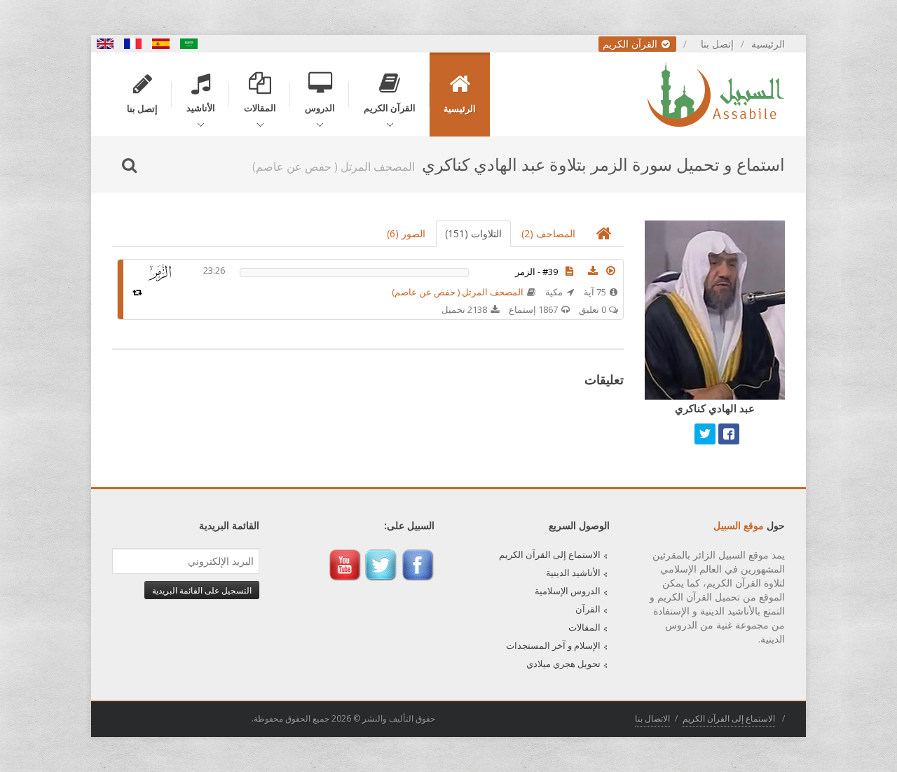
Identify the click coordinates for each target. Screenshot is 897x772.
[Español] (161, 43)
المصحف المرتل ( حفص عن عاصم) (457, 292)
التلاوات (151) (473, 233)
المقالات (584, 627)
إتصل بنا (717, 43)
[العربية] (189, 43)
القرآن (588, 609)
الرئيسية (768, 43)
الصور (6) (406, 233)
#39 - (536, 271)
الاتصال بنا (652, 718)
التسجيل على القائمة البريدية (202, 590)
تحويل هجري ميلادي (563, 663)
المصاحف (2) (548, 233)
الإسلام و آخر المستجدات (553, 645)
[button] (611, 271)
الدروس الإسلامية (568, 590)
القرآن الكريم (631, 43)
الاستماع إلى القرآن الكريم (550, 554)
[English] (105, 43)
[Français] (133, 43)
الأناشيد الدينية (573, 572)
